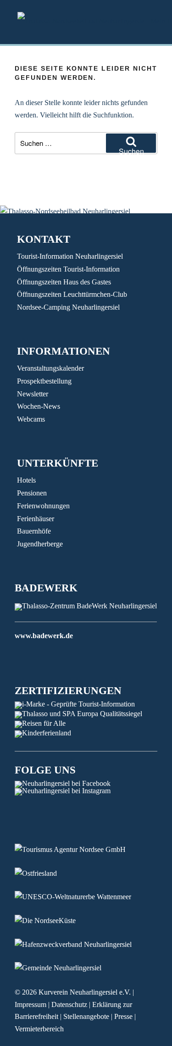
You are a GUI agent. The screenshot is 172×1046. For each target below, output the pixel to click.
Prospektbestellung (44, 381)
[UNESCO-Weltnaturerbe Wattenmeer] (80, 897)
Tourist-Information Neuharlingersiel (70, 256)
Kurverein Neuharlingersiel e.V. (85, 992)
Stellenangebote (86, 1016)
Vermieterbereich (39, 1029)
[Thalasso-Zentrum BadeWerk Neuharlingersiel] (86, 606)
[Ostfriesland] (43, 873)
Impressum (30, 1004)
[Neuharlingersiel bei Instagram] (63, 791)
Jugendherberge (40, 544)
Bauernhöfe (34, 531)
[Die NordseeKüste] (52, 920)
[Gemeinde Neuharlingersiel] (65, 968)
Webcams (31, 419)
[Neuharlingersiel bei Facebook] (63, 783)
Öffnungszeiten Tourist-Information (68, 269)
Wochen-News (38, 406)
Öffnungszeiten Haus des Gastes (64, 282)
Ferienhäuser (35, 519)
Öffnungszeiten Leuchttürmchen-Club (72, 294)
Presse (123, 1016)
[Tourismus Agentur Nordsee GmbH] (77, 849)
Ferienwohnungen (43, 506)
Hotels (26, 480)
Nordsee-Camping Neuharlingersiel (68, 307)
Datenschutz (69, 1004)
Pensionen (32, 493)
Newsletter (32, 394)
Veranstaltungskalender (50, 368)
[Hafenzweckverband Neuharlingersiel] (80, 944)
